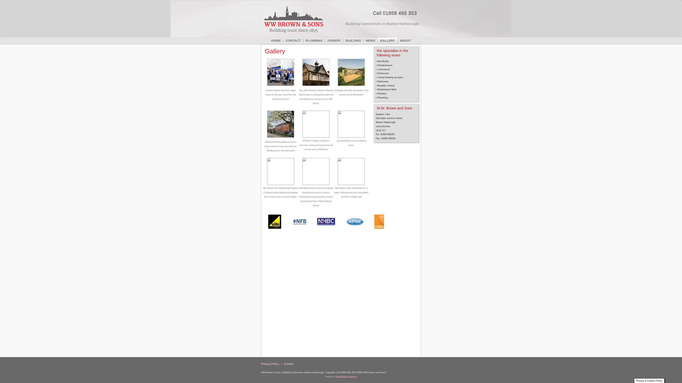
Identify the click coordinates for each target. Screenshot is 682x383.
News (370, 40)
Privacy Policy (270, 363)
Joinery (334, 40)
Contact (293, 40)
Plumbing (314, 40)
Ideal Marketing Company (346, 377)
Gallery (387, 40)
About (405, 40)
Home (276, 40)
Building (353, 40)
